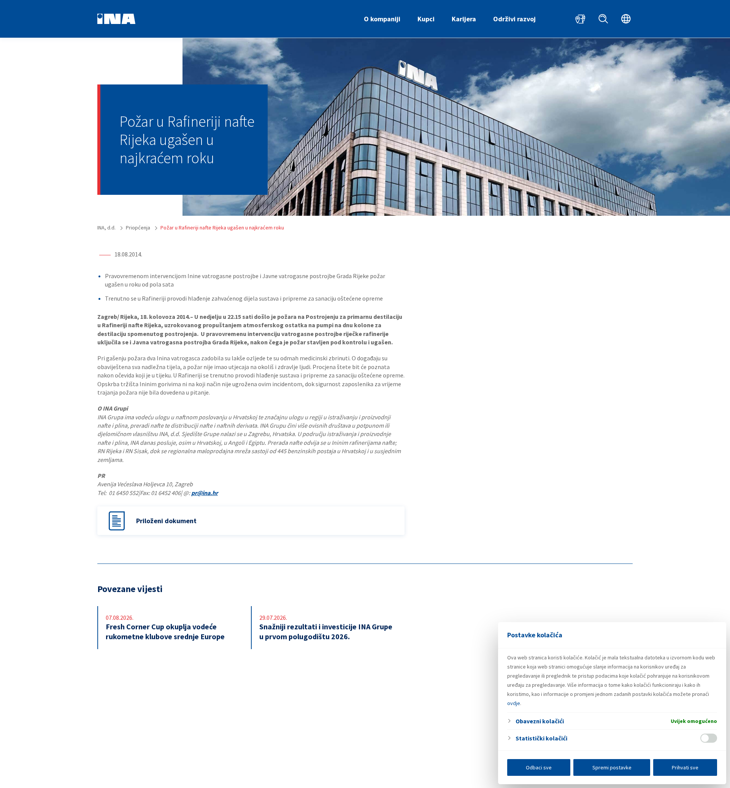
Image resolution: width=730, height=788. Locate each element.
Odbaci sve (539, 767)
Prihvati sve (685, 767)
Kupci (426, 18)
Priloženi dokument (166, 520)
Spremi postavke (612, 767)
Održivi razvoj (514, 18)
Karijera (464, 18)
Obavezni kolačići (540, 721)
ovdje (513, 703)
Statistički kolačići (541, 738)
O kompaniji (382, 18)
